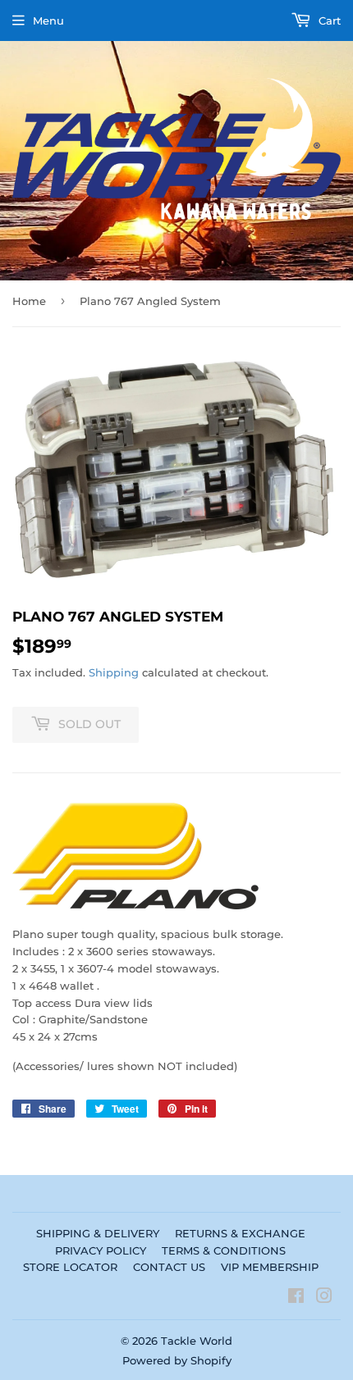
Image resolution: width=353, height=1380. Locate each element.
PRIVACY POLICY (100, 1250)
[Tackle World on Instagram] (324, 1298)
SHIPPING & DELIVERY (97, 1233)
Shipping (114, 672)
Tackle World (196, 1340)
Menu (48, 20)
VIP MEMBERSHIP (270, 1266)
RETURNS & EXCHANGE (240, 1233)
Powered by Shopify (177, 1360)
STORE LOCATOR (70, 1266)
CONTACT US (169, 1266)
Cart (328, 20)
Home (29, 300)
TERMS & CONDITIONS (224, 1250)
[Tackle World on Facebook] (296, 1298)
